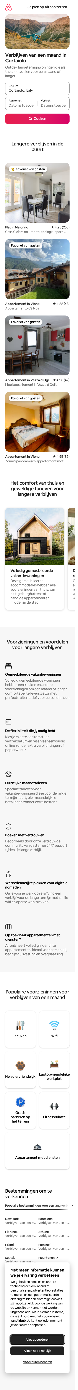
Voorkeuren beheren (37, 1362)
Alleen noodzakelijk (37, 1351)
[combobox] (37, 90)
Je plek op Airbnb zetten (47, 7)
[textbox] (21, 105)
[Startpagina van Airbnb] (8, 7)
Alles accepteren (37, 1340)
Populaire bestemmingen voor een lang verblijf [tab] (38, 1205)
